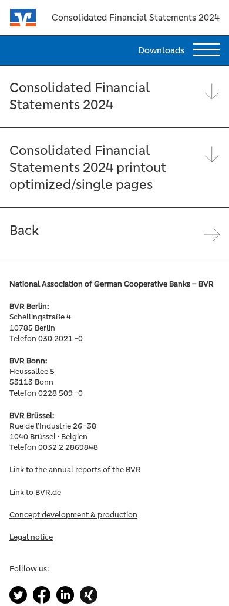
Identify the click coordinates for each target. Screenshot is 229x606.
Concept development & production (73, 515)
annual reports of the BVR (95, 469)
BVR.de (48, 492)
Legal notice (31, 537)
